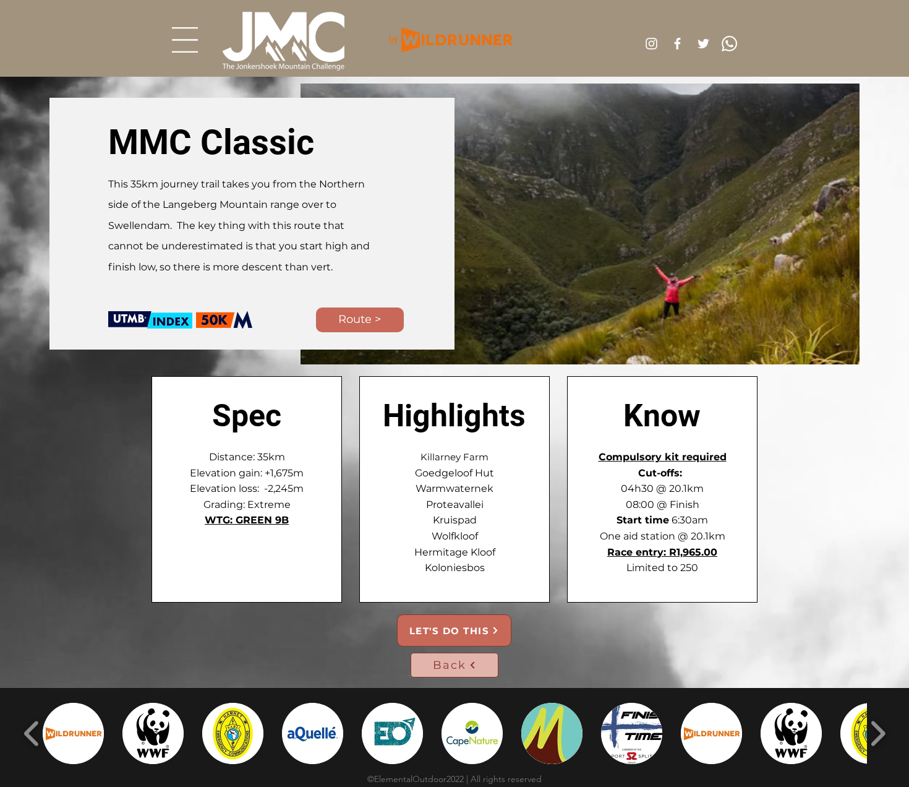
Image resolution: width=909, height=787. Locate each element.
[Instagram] (651, 43)
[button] (185, 40)
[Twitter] (703, 43)
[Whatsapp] (729, 43)
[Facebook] (677, 43)
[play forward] (878, 733)
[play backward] (32, 733)
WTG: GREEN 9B (247, 520)
